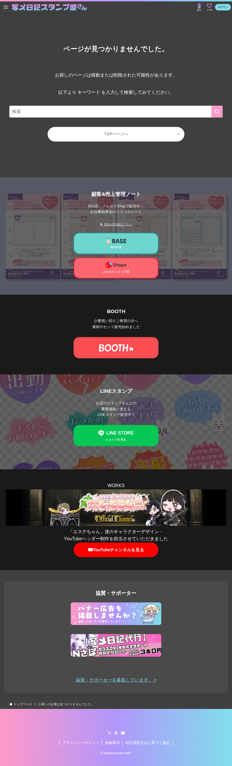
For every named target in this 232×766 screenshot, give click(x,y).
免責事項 (112, 743)
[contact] (122, 732)
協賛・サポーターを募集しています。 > (116, 680)
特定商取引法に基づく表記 (148, 743)
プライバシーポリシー (81, 743)
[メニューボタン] (5, 7)
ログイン (223, 7)
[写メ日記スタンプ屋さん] (49, 7)
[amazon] (116, 732)
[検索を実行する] (217, 112)
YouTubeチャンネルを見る (118, 549)
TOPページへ (116, 134)
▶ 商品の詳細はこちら (116, 224)
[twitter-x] (109, 732)
